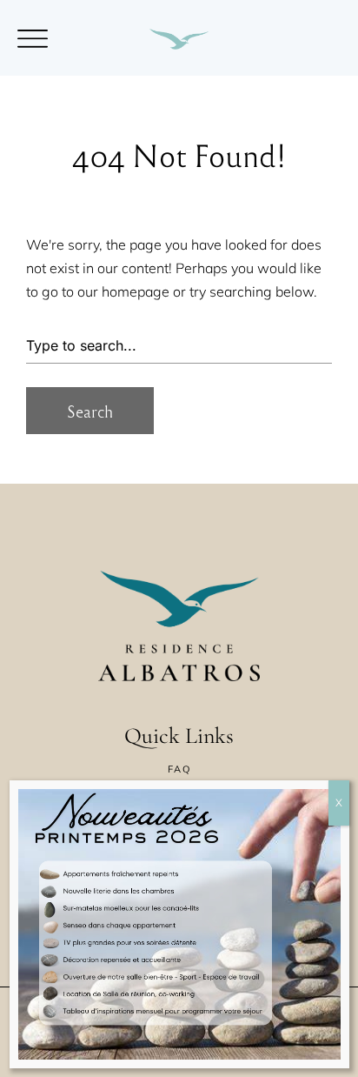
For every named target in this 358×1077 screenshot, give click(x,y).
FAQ (179, 769)
